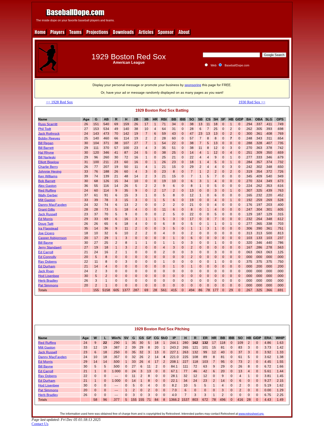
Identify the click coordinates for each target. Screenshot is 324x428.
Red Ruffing (47, 190)
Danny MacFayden (52, 205)
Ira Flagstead (48, 228)
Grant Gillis (46, 209)
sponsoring (193, 85)
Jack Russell (47, 214)
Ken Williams (47, 176)
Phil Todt (44, 129)
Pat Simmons (48, 285)
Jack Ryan (46, 271)
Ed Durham (46, 266)
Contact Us (40, 424)
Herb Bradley (48, 280)
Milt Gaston (46, 200)
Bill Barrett (46, 148)
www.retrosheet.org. (251, 413)
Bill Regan (45, 143)
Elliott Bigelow (48, 162)
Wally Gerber (48, 195)
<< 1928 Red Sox (59, 102)
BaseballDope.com (237, 65)
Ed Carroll (45, 252)
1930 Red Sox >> (252, 102)
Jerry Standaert (49, 247)
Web (214, 65)
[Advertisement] (204, 14)
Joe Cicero (46, 233)
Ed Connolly (47, 257)
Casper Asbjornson (52, 238)
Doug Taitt (45, 224)
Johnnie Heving (49, 171)
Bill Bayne (45, 242)
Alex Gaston (47, 186)
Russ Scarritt (47, 124)
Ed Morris (45, 219)
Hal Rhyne (46, 152)
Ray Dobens (47, 261)
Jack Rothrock (49, 133)
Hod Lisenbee (48, 276)
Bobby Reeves (49, 138)
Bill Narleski (47, 157)
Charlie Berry (48, 167)
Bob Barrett (46, 181)
